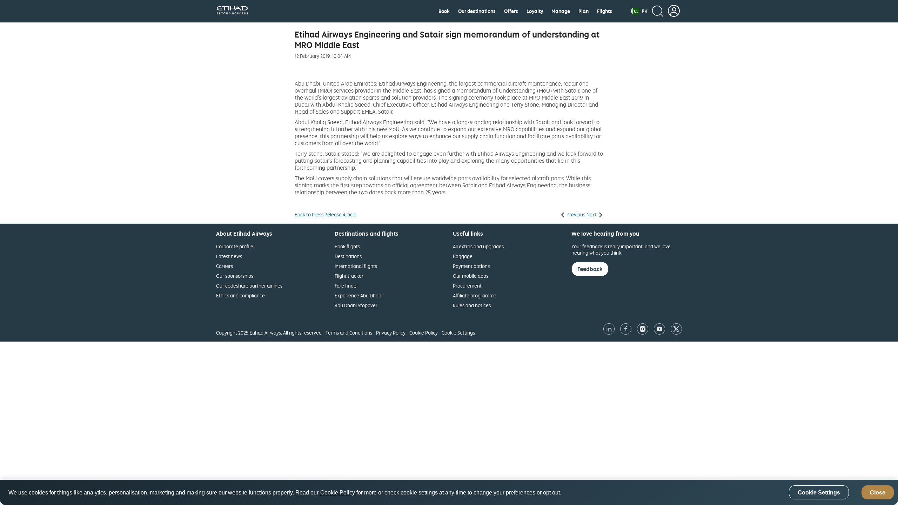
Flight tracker (349, 275)
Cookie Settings (458, 332)
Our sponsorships (234, 275)
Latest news (229, 256)
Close (877, 493)
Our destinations (477, 11)
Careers (224, 266)
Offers (511, 11)
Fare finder (346, 285)
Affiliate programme (474, 295)
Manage (560, 11)
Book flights (347, 246)
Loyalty (535, 11)
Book (444, 11)
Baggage (463, 256)
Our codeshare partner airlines (249, 285)
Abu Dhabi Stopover (356, 305)
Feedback (590, 269)
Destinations (348, 256)
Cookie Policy (423, 332)
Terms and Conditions (349, 332)
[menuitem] (444, 11)
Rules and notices (472, 305)
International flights (356, 266)
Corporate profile (234, 246)
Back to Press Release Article (325, 214)
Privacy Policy (391, 332)
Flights (604, 11)
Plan (583, 11)
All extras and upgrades (478, 246)
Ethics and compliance (240, 295)
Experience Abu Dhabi (358, 295)
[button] (639, 11)
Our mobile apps (470, 275)
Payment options (471, 266)
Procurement (467, 285)
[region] (449, 492)
